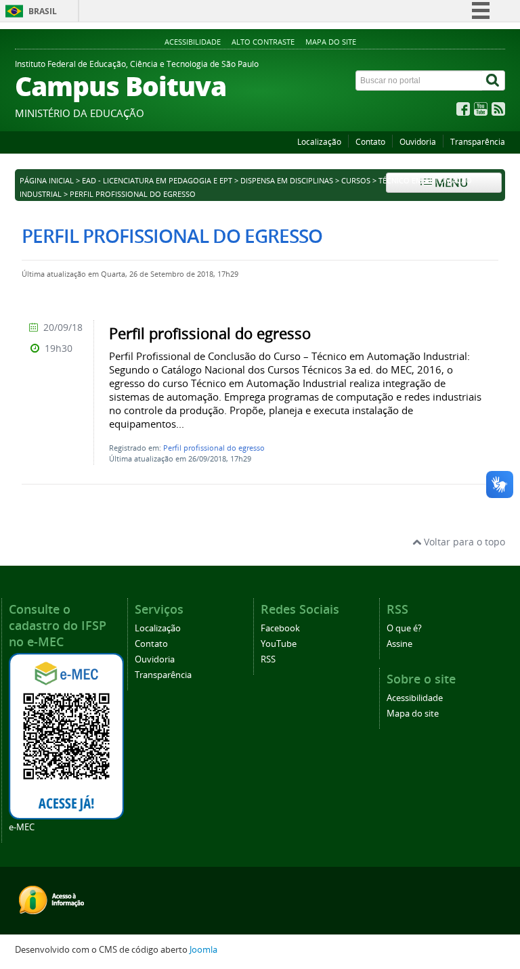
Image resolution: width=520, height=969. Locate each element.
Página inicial (47, 180)
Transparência (477, 142)
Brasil (42, 11)
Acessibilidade (193, 42)
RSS (268, 659)
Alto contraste (263, 42)
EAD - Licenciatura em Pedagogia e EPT (157, 180)
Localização (319, 142)
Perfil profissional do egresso (214, 448)
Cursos (355, 180)
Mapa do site (330, 42)
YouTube (279, 644)
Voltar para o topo (463, 541)
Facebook (280, 628)
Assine (399, 644)
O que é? (404, 628)
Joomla (203, 949)
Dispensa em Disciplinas (286, 180)
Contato (370, 142)
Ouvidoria (417, 142)
